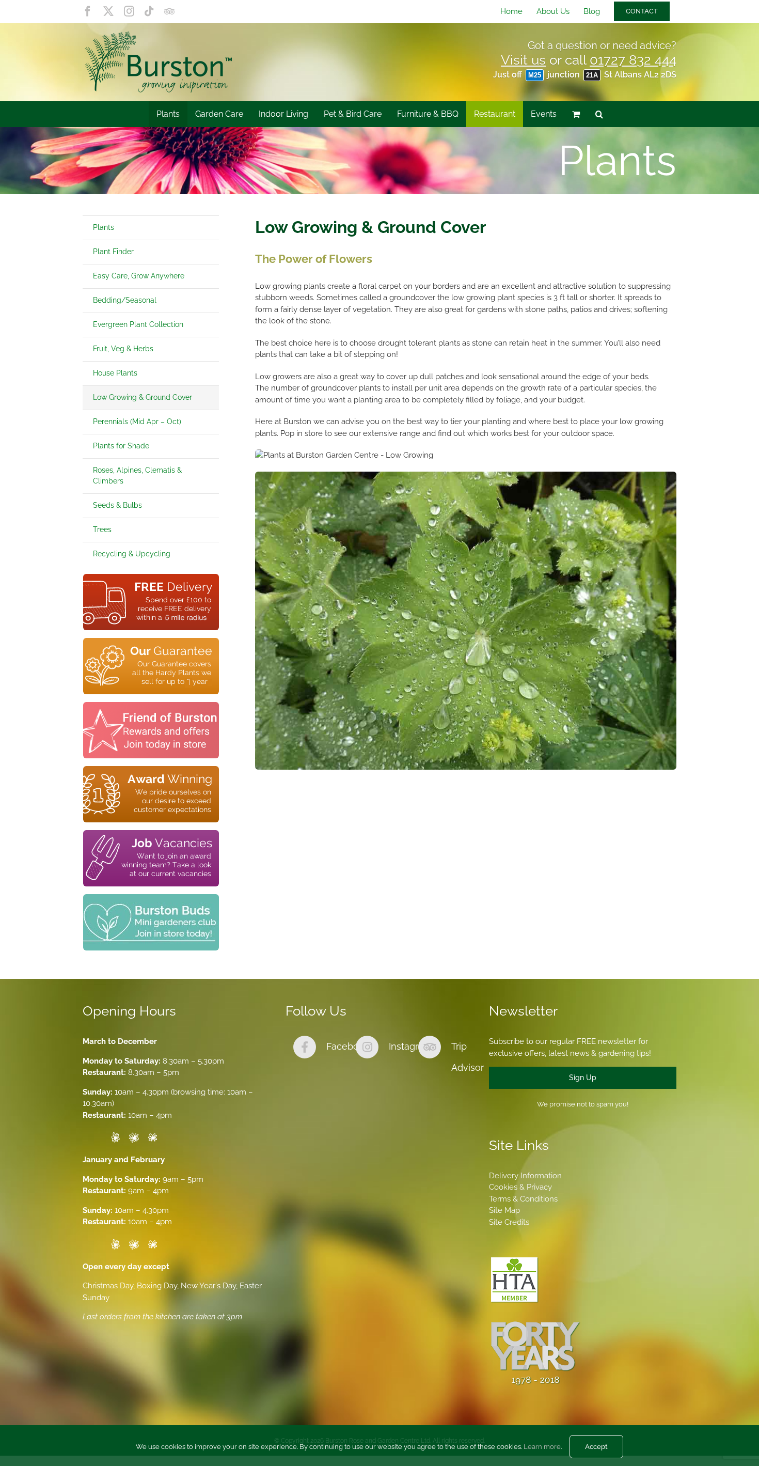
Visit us (523, 60)
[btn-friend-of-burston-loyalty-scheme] (151, 705)
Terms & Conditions (523, 1199)
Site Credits (509, 1222)
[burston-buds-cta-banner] (151, 897)
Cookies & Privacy (520, 1187)
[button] (599, 114)
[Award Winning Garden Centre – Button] (151, 769)
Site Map (504, 1210)
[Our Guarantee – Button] (151, 641)
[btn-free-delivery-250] (151, 577)
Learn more (542, 1447)
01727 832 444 (633, 60)
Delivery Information (525, 1175)
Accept (596, 1447)
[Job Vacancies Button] (151, 833)
